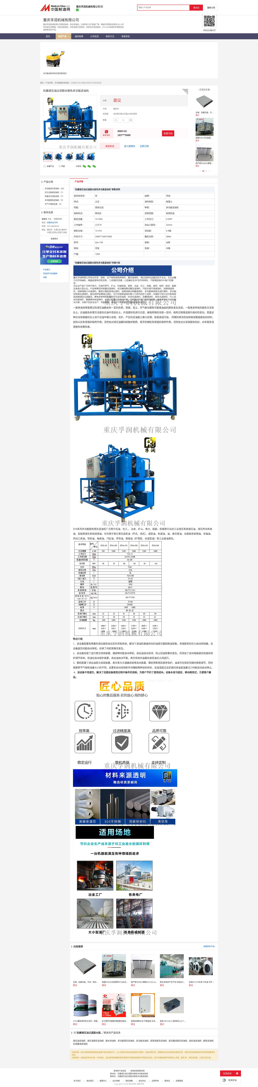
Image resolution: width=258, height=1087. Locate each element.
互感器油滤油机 (80, 1043)
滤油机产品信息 (119, 1071)
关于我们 (77, 1081)
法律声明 (155, 1081)
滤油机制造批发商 (137, 1071)
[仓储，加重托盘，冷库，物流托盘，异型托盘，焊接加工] (205, 102)
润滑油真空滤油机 (158, 1040)
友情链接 (179, 1081)
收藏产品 (50, 166)
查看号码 (168, 133)
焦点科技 (132, 1084)
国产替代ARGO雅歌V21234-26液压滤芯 (211, 163)
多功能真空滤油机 (126, 1040)
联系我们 (90, 1081)
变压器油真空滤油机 (178, 1040)
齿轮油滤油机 (195, 1040)
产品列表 (49, 83)
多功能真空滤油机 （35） (55, 188)
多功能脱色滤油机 (62, 83)
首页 (42, 83)
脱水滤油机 (111, 1040)
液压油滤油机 (79, 1040)
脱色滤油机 (208, 1040)
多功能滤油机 (142, 1040)
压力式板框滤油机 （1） (54, 192)
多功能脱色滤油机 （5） (54, 200)
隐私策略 (129, 1081)
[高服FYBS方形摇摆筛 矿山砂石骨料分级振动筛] (205, 127)
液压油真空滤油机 (95, 1040)
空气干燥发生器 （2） (53, 204)
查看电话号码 (52, 222)
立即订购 (144, 146)
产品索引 (46, 269)
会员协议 (142, 1081)
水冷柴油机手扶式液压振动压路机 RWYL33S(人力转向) (65, 73)
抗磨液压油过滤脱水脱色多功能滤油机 (133, 1073)
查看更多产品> (209, 946)
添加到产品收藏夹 (50, 273)
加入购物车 (129, 146)
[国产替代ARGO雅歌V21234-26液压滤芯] (205, 152)
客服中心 (103, 1081)
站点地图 (116, 1081)
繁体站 (167, 1081)
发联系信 (109, 146)
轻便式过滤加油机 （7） (54, 196)
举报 (63, 166)
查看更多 (54, 238)
